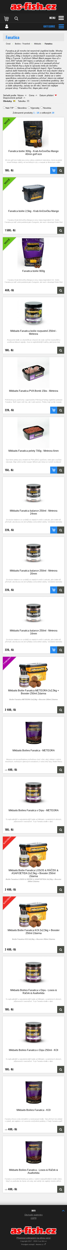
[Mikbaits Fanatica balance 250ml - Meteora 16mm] (33, 613)
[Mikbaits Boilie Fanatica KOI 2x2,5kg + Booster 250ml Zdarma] (60, 949)
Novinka (47, 108)
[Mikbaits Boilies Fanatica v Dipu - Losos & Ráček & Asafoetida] (33, 972)
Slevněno (22, 108)
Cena (31, 95)
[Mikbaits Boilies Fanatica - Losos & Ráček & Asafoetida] (33, 1152)
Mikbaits (37, 44)
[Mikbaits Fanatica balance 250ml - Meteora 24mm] (33, 493)
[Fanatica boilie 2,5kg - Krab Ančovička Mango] (60, 230)
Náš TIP (10, 108)
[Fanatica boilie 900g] (60, 290)
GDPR (33, 1218)
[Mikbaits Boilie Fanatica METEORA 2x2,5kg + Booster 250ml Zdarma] (60, 709)
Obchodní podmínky (33, 1215)
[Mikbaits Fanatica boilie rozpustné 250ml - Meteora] (33, 313)
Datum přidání (47, 95)
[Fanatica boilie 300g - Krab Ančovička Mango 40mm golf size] (60, 170)
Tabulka (22, 101)
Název (20, 95)
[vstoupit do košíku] (7, 18)
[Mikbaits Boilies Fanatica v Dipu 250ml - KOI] (33, 1032)
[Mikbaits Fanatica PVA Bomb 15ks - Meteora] (33, 373)
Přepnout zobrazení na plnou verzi (33, 1238)
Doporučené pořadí (12, 98)
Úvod (8, 44)
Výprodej (35, 108)
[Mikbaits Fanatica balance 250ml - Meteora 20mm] (33, 553)
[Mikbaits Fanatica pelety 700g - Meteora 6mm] (33, 433)
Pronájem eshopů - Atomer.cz (32, 1244)
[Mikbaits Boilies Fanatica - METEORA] (33, 733)
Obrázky (7, 101)
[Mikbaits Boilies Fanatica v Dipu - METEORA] (33, 792)
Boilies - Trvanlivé (22, 44)
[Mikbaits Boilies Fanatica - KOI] (33, 1092)
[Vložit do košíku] (53, 170)
